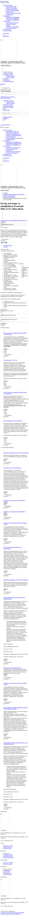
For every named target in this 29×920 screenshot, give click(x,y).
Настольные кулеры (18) (13, 132)
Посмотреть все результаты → (8, 96)
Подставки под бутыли (12, 22)
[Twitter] (3, 243)
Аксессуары (7, 21)
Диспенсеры (10, 14)
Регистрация (7, 98)
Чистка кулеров (10, 77)
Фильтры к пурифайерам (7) (14, 144)
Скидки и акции (8, 30)
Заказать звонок (5, 1)
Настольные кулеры (12, 7)
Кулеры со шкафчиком (12, 9)
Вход (2, 98)
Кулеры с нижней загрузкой (14, 13)
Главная (6, 193)
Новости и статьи (8, 104)
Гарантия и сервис (8, 74)
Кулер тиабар (10, 11)
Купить (10, 224)
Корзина (3, 84)
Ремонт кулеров (11, 76)
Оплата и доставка (8, 73)
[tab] (8, 245)
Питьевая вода (7, 29)
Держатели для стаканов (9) (14, 151)
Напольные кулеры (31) (12, 131)
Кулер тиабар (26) (11, 136)
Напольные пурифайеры (13, 18)
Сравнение (6, 34)
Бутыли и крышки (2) (12, 148)
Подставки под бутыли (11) (13, 147)
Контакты (6, 78)
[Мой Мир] (6, 243)
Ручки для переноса (12, 28)
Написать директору (5, 65)
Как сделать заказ (8, 864)
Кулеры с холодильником (13, 10)
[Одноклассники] (5, 243)
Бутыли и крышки (11, 24)
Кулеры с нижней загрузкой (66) (15, 138)
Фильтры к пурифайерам (13, 20)
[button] (2, 113)
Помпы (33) (9, 150)
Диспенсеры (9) (10, 139)
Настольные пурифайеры (13, 17)
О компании (7, 80)
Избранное (6, 36)
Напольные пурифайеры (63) (14, 143)
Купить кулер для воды (9, 195)
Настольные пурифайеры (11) (14, 142)
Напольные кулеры (11, 6)
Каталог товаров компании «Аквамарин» (14, 194)
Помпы (8, 25)
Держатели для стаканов (13, 26)
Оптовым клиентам (8, 81)
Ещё (5, 119)
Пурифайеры (7, 16)
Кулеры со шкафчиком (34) (13, 134)
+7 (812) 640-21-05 (5, 124)
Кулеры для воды (8, 5)
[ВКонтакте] (1, 243)
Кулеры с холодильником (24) (14, 135)
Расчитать (3, 323)
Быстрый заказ (4, 224)
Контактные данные (9, 857)
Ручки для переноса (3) (12, 153)
